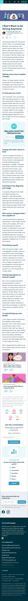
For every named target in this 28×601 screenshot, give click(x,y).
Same (17, 418)
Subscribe (24, 1)
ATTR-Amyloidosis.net (9, 560)
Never (14, 479)
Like (6, 411)
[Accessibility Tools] (14, 1)
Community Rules (6, 580)
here (11, 406)
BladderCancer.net (8, 565)
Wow (10, 418)
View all (5, 570)
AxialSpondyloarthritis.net (10, 562)
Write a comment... (9, 437)
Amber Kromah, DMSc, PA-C (14, 31)
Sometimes (15, 470)
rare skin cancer (7, 114)
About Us (4, 574)
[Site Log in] (18, 1)
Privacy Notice (14, 141)
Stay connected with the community (10, 497)
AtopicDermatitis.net (8, 557)
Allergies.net (6, 550)
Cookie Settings (19, 578)
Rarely (14, 476)
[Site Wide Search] (9, 1)
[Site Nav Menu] (6, 1)
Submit (14, 483)
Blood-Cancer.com (8, 567)
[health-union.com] (8, 523)
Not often (15, 473)
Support (13, 411)
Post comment (14, 442)
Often (14, 467)
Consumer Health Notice (8, 576)
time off (8, 251)
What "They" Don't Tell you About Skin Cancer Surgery (12, 366)
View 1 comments (13, 433)
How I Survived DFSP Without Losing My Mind (13, 387)
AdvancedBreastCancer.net (11, 545)
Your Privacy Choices (7, 578)
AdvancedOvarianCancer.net (11, 548)
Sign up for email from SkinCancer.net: (14, 132)
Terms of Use (17, 507)
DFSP (14, 164)
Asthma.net (5, 555)
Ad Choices (15, 580)
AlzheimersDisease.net (9, 553)
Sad (20, 411)
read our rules (14, 427)
